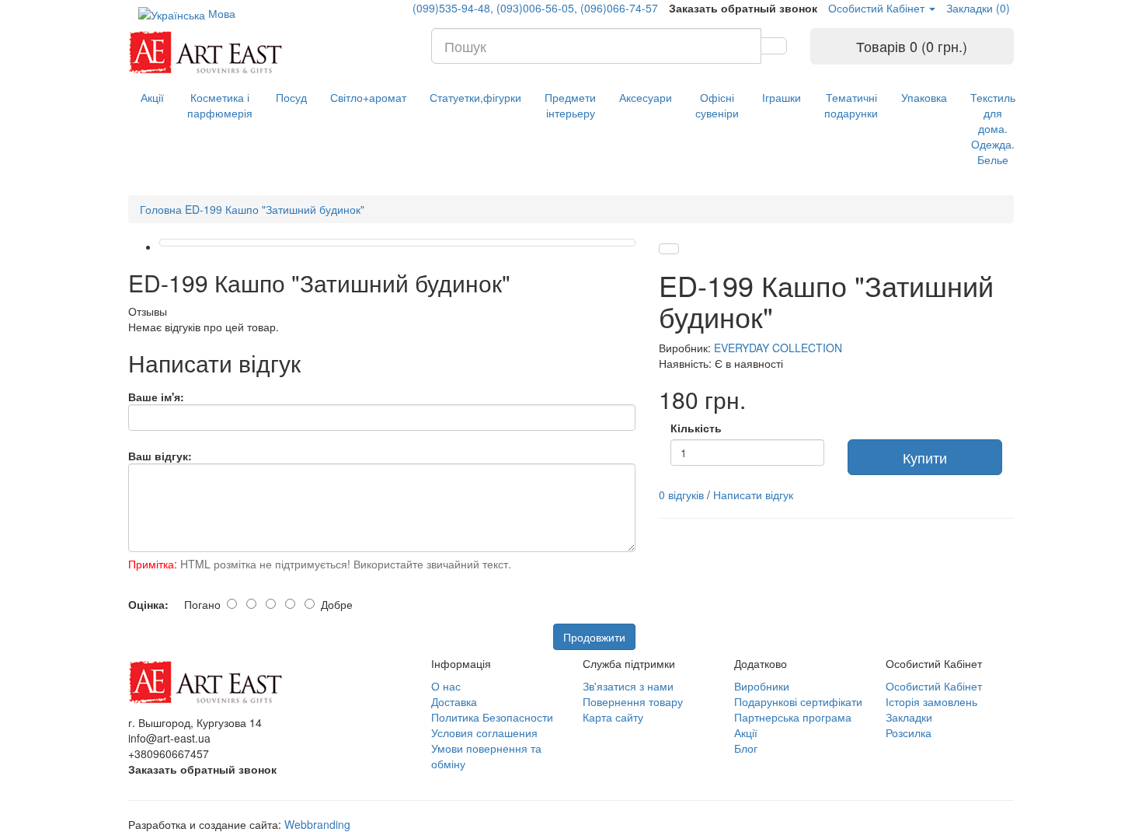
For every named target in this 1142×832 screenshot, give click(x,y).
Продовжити (594, 637)
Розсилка (908, 732)
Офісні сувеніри (717, 105)
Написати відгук (753, 494)
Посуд (291, 97)
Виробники (761, 686)
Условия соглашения (484, 732)
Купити (925, 457)
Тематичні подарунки (851, 105)
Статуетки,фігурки (475, 97)
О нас (446, 686)
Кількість (696, 427)
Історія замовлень (931, 701)
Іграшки (781, 97)
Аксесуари (645, 97)
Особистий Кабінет (934, 686)
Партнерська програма (792, 717)
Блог (745, 748)
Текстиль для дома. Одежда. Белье (992, 128)
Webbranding (317, 824)
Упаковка (924, 97)
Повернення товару (633, 701)
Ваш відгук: (160, 455)
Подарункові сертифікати (798, 701)
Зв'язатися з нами (628, 686)
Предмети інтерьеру (570, 105)
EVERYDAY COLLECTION (778, 347)
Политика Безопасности (492, 717)
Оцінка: (148, 604)
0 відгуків (681, 494)
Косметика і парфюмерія (219, 105)
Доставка (454, 701)
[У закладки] (669, 248)
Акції (152, 97)
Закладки (909, 717)
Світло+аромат (368, 97)
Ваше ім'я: (156, 396)
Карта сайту (613, 717)
